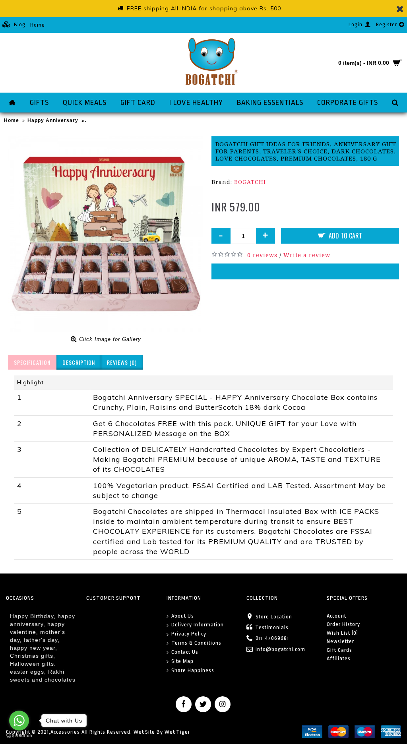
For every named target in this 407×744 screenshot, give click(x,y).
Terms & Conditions (196, 643)
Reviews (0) (122, 362)
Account (336, 616)
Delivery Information (197, 625)
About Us (182, 616)
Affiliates (339, 658)
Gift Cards (339, 650)
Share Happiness (192, 670)
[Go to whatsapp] (19, 720)
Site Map (182, 661)
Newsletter (340, 641)
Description (78, 362)
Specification (32, 362)
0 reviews (262, 255)
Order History (343, 624)
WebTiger (177, 732)
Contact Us (184, 652)
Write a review (306, 255)
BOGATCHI (250, 182)
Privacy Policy (188, 634)
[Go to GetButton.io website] (19, 735)
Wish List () (342, 633)
